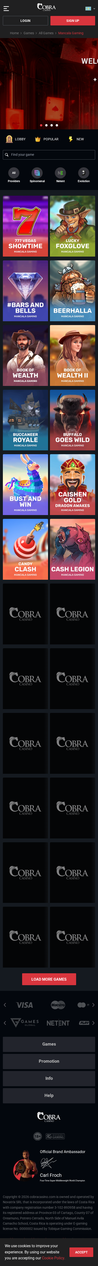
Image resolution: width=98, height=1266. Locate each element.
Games (29, 33)
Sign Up (72, 21)
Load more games (49, 979)
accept (81, 1252)
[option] (37, 175)
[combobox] (90, 7)
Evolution (84, 181)
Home (14, 33)
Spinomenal (37, 181)
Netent (60, 181)
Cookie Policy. (53, 1258)
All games (46, 33)
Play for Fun (25, 237)
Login (25, 21)
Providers (14, 177)
